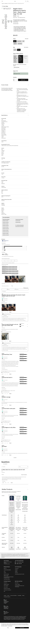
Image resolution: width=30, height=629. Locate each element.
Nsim (2, 447)
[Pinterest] (22, 562)
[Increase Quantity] (16, 80)
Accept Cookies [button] (22, 627)
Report (10, 393)
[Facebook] (15, 562)
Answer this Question (24, 474)
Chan (2, 409)
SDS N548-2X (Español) (6, 228)
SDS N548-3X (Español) (6, 231)
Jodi (2, 355)
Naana (2, 428)
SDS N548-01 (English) (5, 220)
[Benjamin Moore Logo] (15, 1)
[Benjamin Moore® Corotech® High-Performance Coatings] (7, 601)
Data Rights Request (7, 577)
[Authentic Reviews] (5, 240)
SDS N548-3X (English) (5, 230)
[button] (26, 1)
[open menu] (2, 1)
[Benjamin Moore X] (15, 563)
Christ (2, 398)
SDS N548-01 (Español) (6, 222)
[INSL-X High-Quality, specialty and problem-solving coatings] (7, 607)
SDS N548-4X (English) (5, 233)
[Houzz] (17, 563)
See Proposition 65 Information (19, 226)
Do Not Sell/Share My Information (8, 576)
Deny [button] (8, 627)
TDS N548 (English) (17, 220)
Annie (2, 326)
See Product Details (15, 23)
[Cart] (28, 1)
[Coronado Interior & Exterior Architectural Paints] (7, 612)
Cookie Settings (10, 625)
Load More (15, 457)
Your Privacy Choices (7, 579)
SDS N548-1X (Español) (6, 225)
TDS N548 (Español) (18, 222)
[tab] (3, 21)
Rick (2, 378)
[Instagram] (17, 562)
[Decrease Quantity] (13, 80)
